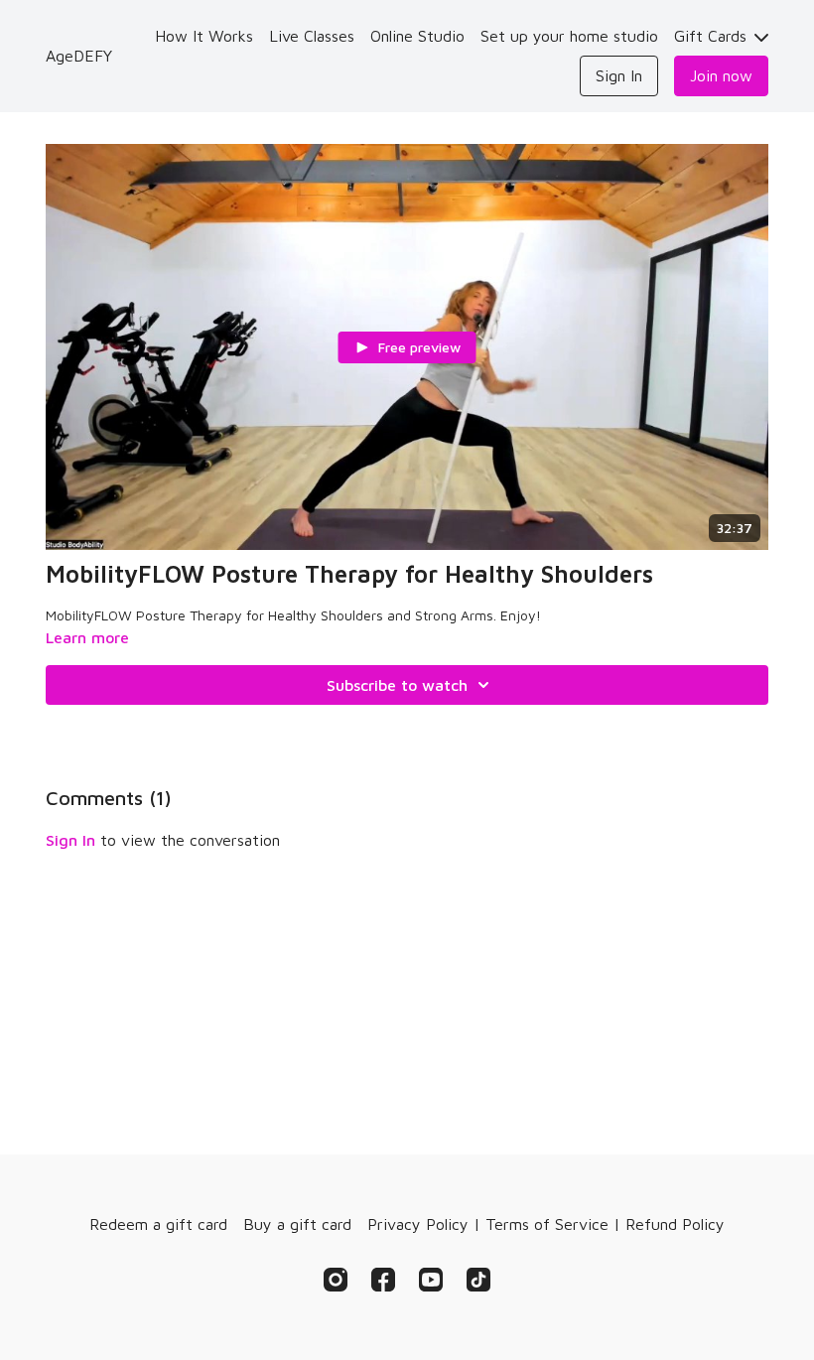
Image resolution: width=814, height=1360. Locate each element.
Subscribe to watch (397, 685)
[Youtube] (431, 1280)
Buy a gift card (297, 1224)
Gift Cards (712, 36)
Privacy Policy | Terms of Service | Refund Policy (546, 1224)
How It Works (204, 36)
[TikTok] (478, 1280)
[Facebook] (383, 1280)
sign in (70, 840)
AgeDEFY (79, 56)
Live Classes (311, 36)
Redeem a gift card (158, 1224)
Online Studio (417, 36)
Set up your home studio (569, 36)
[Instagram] (335, 1280)
